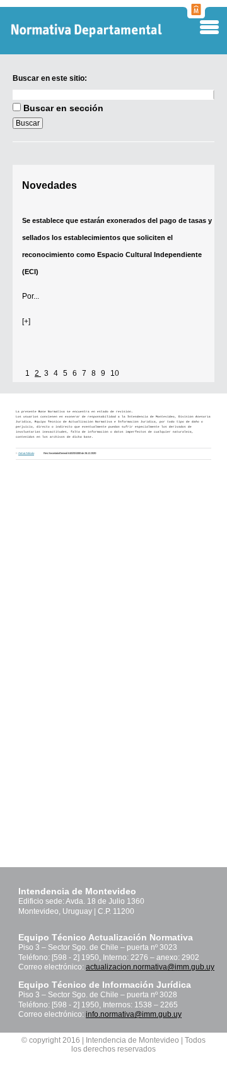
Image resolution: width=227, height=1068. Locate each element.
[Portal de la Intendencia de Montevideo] (196, 14)
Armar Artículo (26, 453)
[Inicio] (107, 30)
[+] (26, 321)
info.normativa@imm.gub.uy (134, 1014)
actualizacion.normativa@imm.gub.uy (150, 967)
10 (114, 373)
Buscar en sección (63, 108)
